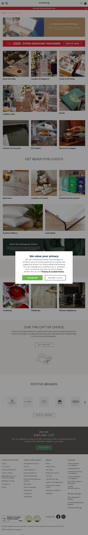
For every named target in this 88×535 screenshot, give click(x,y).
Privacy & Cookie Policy (53, 271)
